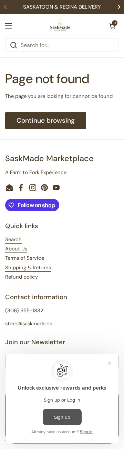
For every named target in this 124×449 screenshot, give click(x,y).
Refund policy (21, 276)
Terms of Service (24, 258)
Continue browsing (46, 120)
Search (13, 239)
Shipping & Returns (28, 267)
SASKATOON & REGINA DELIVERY (62, 7)
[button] (112, 26)
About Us (16, 248)
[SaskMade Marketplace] (60, 26)
